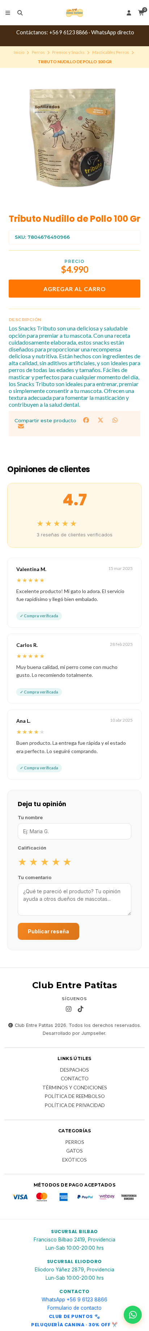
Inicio (19, 52)
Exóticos (74, 1160)
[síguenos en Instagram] (69, 1009)
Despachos (74, 1070)
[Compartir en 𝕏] (101, 420)
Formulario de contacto (74, 1308)
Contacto (75, 1078)
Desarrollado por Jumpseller (74, 1033)
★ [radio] (22, 861)
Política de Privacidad (74, 1105)
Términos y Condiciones (74, 1087)
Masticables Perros (110, 52)
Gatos (74, 1151)
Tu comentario (34, 877)
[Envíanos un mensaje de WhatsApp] (133, 1315)
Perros (38, 52)
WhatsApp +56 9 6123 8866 (74, 1299)
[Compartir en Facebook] (87, 420)
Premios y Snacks (68, 52)
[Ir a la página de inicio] (74, 13)
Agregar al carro (74, 288)
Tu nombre (30, 817)
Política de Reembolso (74, 1096)
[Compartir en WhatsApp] (114, 420)
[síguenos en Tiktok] (81, 1009)
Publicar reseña (48, 931)
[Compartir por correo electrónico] (20, 426)
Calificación (32, 848)
